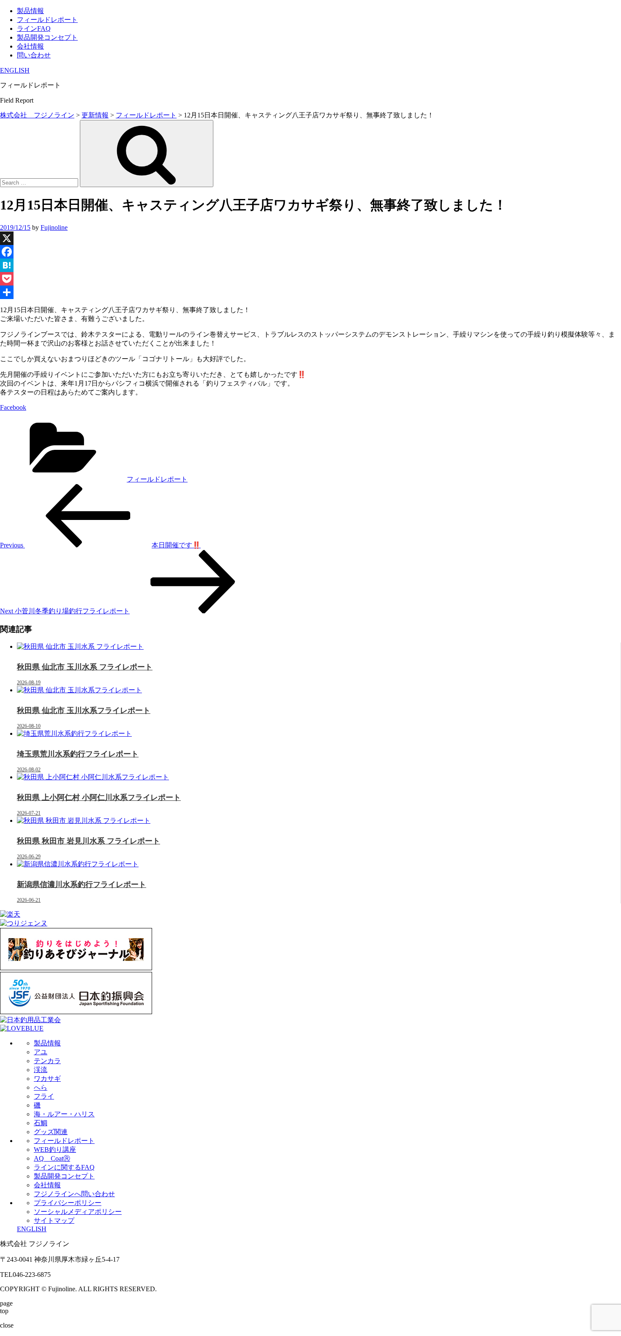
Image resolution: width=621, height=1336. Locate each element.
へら (40, 1087)
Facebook (13, 407)
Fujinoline (54, 227)
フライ (44, 1096)
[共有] (310, 292)
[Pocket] (310, 279)
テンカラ (47, 1060)
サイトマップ (54, 1220)
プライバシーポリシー (67, 1202)
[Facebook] (310, 251)
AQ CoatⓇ (52, 1158)
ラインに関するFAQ (64, 1167)
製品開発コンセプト (47, 37)
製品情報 (30, 10)
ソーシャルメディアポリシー (78, 1211)
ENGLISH (15, 70)
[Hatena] (310, 265)
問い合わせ (34, 55)
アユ (40, 1052)
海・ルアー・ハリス (64, 1114)
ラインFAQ (34, 28)
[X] (310, 238)
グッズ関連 (51, 1131)
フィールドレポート (47, 19)
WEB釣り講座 (55, 1149)
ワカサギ (47, 1078)
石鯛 (40, 1122)
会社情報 (30, 46)
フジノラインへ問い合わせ (74, 1193)
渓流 (40, 1069)
